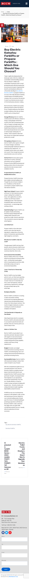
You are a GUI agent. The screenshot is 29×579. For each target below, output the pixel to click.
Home (2, 12)
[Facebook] (3, 532)
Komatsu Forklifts (10, 428)
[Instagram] (10, 532)
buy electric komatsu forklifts (13, 424)
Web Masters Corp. (13, 576)
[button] (2, 25)
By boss (6, 46)
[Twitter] (6, 532)
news (13, 46)
